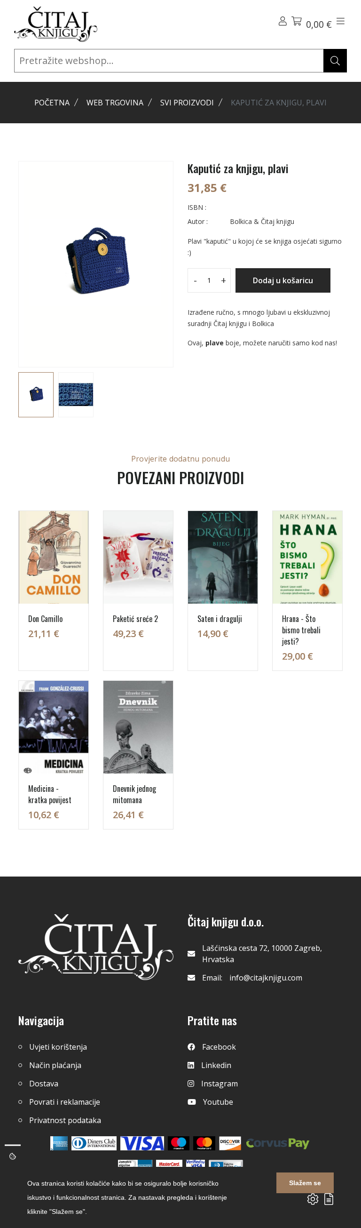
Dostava (43, 1083)
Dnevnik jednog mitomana (134, 794)
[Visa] (142, 1143)
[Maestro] (204, 1143)
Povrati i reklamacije (64, 1102)
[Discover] (230, 1143)
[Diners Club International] (94, 1143)
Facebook (219, 1047)
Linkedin (216, 1065)
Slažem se (305, 1183)
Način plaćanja (55, 1065)
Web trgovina (114, 102)
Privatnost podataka (65, 1120)
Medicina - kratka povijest (49, 794)
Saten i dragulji (219, 618)
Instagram (219, 1083)
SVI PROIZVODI (187, 102)
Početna (52, 102)
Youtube (218, 1102)
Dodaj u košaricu (283, 280)
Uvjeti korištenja (58, 1047)
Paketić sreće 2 (135, 618)
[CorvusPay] (278, 1143)
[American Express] (59, 1143)
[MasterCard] (179, 1143)
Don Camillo (45, 618)
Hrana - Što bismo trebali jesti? (301, 630)
